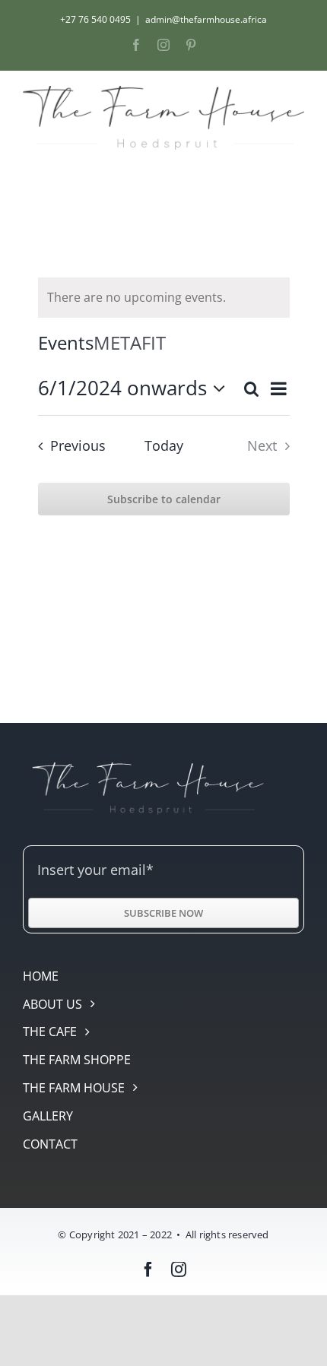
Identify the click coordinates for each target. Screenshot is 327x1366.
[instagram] (178, 1269)
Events (66, 342)
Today (163, 445)
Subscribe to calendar (164, 499)
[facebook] (148, 1269)
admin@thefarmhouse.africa (206, 19)
